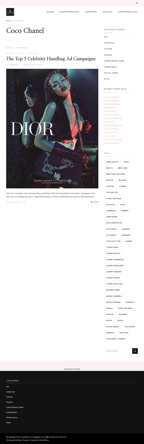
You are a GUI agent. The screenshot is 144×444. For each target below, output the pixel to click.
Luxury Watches (111, 96)
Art (106, 37)
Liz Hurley (111, 235)
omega (109, 308)
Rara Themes (23, 440)
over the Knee (125, 308)
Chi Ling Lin (111, 192)
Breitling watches (115, 174)
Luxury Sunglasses (113, 118)
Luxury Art (109, 121)
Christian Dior (113, 199)
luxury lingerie (114, 272)
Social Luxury (111, 73)
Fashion (50, 12)
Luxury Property (111, 143)
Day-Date (110, 205)
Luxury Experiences (113, 125)
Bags (126, 162)
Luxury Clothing (111, 114)
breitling (122, 168)
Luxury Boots (110, 107)
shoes (120, 320)
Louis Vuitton (113, 241)
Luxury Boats (110, 132)
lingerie (126, 229)
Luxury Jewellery (112, 100)
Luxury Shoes (110, 111)
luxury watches (114, 284)
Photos (110, 314)
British (110, 180)
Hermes (125, 211)
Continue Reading (14, 202)
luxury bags (112, 247)
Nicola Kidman (113, 302)
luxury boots (113, 253)
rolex (109, 320)
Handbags (111, 211)
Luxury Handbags (112, 104)
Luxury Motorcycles (113, 139)
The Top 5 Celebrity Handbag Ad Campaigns (51, 59)
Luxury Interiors (111, 128)
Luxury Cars (109, 135)
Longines (126, 235)
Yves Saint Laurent (116, 339)
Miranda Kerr (113, 290)
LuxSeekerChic (13, 65)
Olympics (130, 302)
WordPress (44, 440)
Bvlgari (122, 180)
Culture (108, 49)
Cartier (110, 186)
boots (109, 168)
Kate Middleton (114, 223)
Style (107, 79)
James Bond (111, 217)
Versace (110, 333)
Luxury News (91, 12)
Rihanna (123, 314)
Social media (112, 327)
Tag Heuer (129, 327)
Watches (123, 333)
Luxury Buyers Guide (69, 12)
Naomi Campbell (114, 296)
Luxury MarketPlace (128, 12)
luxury (129, 241)
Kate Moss (111, 229)
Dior (122, 205)
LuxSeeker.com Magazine (31, 437)
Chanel (122, 186)
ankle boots (112, 162)
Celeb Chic (107, 12)
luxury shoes (113, 278)
